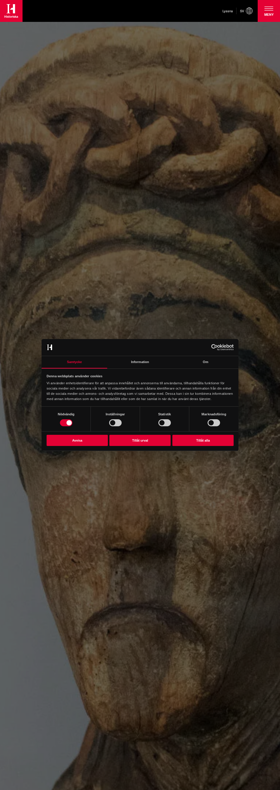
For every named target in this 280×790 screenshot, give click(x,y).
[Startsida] (11, 11)
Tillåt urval (140, 440)
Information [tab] (140, 362)
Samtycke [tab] (74, 362)
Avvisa (77, 440)
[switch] (115, 422)
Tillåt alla (203, 440)
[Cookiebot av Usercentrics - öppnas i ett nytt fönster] (214, 347)
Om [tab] (205, 362)
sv (242, 11)
